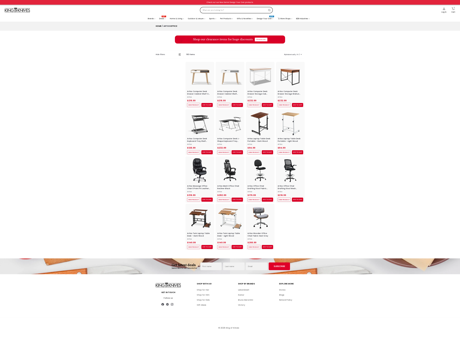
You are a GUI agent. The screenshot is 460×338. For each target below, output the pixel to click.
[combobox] (236, 10)
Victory (241, 305)
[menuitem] (151, 19)
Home (158, 26)
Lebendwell (243, 289)
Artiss (166, 26)
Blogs (281, 295)
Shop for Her (203, 289)
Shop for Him (203, 295)
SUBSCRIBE (279, 266)
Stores (282, 289)
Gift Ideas (201, 305)
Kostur (241, 295)
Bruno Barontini (245, 300)
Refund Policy (285, 300)
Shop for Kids (203, 300)
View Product (193, 105)
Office (173, 26)
